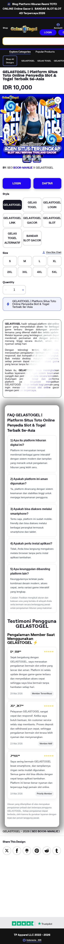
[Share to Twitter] (7, 850)
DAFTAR (47, 183)
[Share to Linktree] (27, 850)
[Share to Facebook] (17, 850)
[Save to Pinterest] (37, 850)
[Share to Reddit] (46, 850)
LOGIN (48, 32)
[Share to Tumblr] (56, 850)
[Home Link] (24, 29)
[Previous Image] (6, 130)
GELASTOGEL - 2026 (31, 831)
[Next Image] (57, 130)
